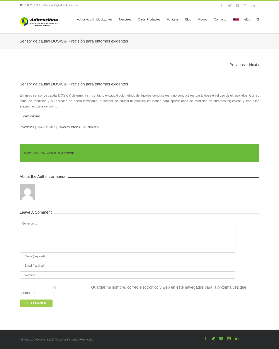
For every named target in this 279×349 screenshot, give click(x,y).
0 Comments (91, 127)
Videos (202, 19)
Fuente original (30, 116)
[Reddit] (232, 151)
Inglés (246, 19)
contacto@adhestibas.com (62, 5)
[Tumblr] (207, 151)
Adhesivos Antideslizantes (94, 19)
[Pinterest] (199, 151)
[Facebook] (222, 5)
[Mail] (249, 151)
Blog (188, 19)
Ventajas (173, 19)
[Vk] (240, 151)
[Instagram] (245, 5)
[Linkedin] (253, 5)
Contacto (220, 19)
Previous (237, 65)
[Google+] (215, 151)
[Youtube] (237, 5)
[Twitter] (229, 5)
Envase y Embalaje (69, 127)
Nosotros (125, 19)
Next (253, 65)
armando (28, 127)
